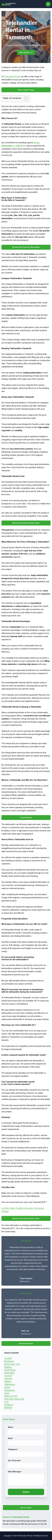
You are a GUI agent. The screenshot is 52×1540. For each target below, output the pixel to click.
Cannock (8, 1376)
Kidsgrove (8, 1405)
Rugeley (8, 1367)
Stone (6, 1393)
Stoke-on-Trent (10, 1396)
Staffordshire (9, 1384)
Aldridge (5, 1211)
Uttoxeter (8, 1379)
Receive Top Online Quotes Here (26, 523)
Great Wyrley (9, 1370)
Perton (7, 1387)
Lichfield (5, 1208)
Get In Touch (26, 1508)
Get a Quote (24, 52)
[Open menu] (48, 4)
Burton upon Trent (12, 1364)
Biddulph (8, 1408)
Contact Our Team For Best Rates (26, 247)
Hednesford (9, 1373)
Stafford (7, 1382)
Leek (6, 1402)
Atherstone (29, 1208)
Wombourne (9, 1390)
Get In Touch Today (26, 90)
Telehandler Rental (12, 76)
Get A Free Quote (26, 1343)
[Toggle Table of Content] (25, 99)
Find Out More (26, 817)
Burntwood (39, 1208)
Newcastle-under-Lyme (14, 1399)
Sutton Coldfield (16, 1208)
